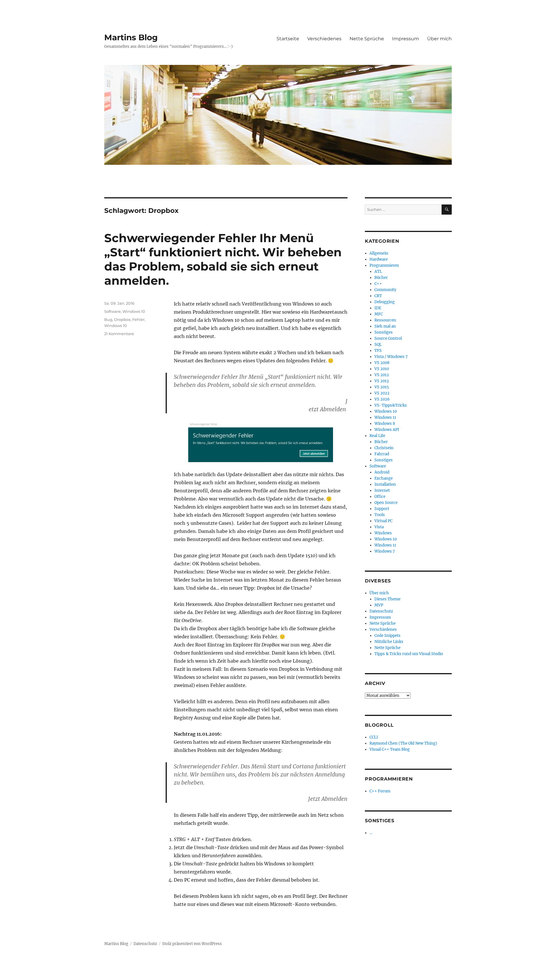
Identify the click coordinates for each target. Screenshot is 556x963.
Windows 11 (385, 417)
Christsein (384, 447)
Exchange (383, 478)
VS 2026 (382, 399)
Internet (382, 490)
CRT (378, 295)
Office (379, 496)
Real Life (377, 435)
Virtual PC (383, 520)
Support (381, 508)
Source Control (388, 338)
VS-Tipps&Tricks (390, 405)
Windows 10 (133, 311)
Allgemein (379, 253)
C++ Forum (380, 791)
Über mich (439, 38)
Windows (383, 533)
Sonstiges (383, 332)
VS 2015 (381, 387)
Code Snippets (387, 635)
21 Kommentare (119, 333)
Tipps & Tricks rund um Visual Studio (408, 653)
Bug (108, 319)
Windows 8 (384, 423)
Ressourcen (385, 320)
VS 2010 (381, 368)
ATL (378, 271)
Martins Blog (131, 37)
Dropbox (122, 319)
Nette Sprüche (367, 38)
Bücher (381, 277)
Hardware (379, 259)
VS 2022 (381, 393)
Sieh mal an (385, 326)
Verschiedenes (324, 38)
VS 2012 (381, 374)
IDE (377, 308)
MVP (378, 605)
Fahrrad (381, 454)
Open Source (386, 502)
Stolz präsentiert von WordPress (192, 943)
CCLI (374, 737)
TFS (378, 350)
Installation (385, 484)
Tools (379, 514)
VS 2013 (381, 381)
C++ (378, 283)
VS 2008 (381, 362)
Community (385, 289)
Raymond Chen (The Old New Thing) (403, 743)
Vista (379, 527)
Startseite (288, 38)
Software (112, 311)
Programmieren (384, 265)
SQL (378, 344)
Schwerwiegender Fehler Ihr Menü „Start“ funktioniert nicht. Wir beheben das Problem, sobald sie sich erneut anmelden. (223, 259)
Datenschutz (381, 611)
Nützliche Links (388, 641)
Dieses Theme (387, 599)
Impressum (405, 38)
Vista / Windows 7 (391, 356)
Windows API (386, 429)
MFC (378, 314)
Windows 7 (384, 551)
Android (381, 472)
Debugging (384, 301)
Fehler (138, 319)
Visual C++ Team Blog (390, 749)
